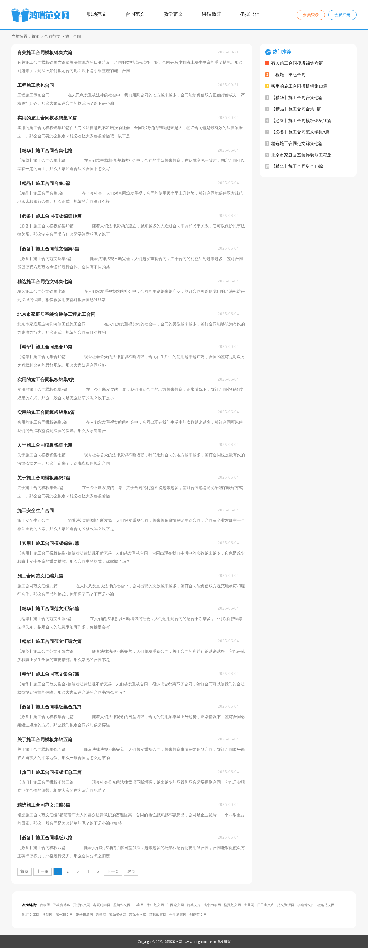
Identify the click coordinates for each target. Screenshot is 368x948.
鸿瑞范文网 (173, 942)
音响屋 (45, 905)
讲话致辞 (211, 14)
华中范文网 (155, 905)
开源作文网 (81, 905)
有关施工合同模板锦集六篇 (297, 63)
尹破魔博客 (61, 905)
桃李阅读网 (212, 905)
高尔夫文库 (137, 915)
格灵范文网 (232, 905)
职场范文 (97, 14)
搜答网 (47, 915)
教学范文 (173, 14)
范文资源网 (285, 905)
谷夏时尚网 (101, 905)
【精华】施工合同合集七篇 (297, 97)
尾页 (131, 871)
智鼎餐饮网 (117, 915)
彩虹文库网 (30, 915)
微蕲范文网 (326, 905)
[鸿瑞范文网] (41, 16)
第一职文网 (64, 915)
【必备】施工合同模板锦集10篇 (301, 120)
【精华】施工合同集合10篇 (297, 166)
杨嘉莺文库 (306, 905)
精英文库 (194, 905)
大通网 (249, 905)
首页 (36, 36)
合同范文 (135, 14)
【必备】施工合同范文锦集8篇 (300, 132)
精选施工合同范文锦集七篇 (297, 143)
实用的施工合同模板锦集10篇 (299, 86)
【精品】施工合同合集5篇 (296, 109)
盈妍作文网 (122, 905)
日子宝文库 (265, 905)
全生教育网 (178, 915)
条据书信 (250, 14)
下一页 (113, 871)
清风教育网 (157, 915)
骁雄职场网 (84, 915)
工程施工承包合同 (288, 74)
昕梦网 (101, 915)
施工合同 (73, 36)
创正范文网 (198, 915)
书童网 (138, 905)
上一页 (43, 871)
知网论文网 (175, 905)
